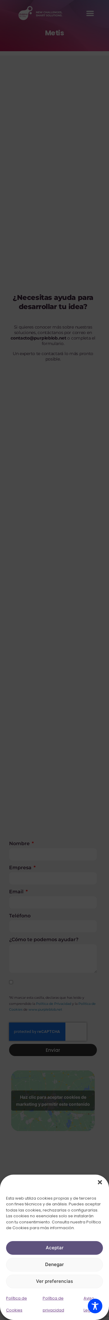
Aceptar (55, 1248)
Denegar (54, 1264)
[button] (100, 1182)
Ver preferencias (54, 1281)
